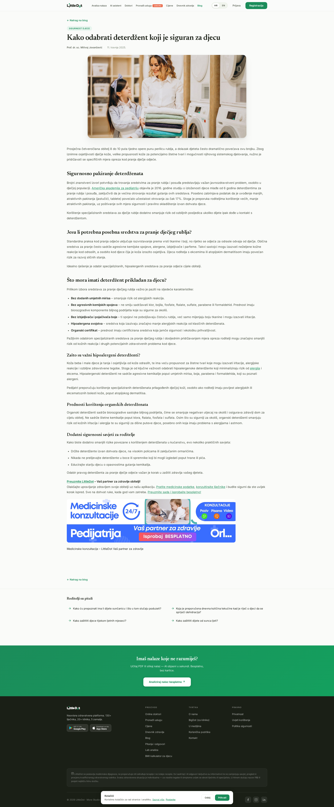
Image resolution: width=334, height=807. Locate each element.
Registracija (256, 5)
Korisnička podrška (199, 731)
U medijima (195, 726)
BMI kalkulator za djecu (158, 755)
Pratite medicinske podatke (175, 487)
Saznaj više (158, 799)
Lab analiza (151, 749)
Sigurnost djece (79, 28)
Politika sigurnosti (242, 726)
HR (215, 5)
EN (223, 5)
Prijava (237, 5)
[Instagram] (256, 800)
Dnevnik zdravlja (154, 731)
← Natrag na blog (77, 20)
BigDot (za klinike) (199, 719)
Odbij (207, 797)
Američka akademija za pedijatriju (115, 188)
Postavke (171, 799)
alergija (255, 368)
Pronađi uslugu (153, 719)
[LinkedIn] (264, 800)
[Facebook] (248, 800)
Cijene (148, 726)
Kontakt (193, 737)
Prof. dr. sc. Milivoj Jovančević (84, 47)
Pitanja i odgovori (155, 743)
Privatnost (238, 714)
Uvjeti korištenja (241, 719)
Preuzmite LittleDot (80, 481)
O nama (193, 714)
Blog (147, 737)
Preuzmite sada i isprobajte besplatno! (174, 492)
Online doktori (153, 714)
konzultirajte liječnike (210, 487)
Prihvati (222, 797)
